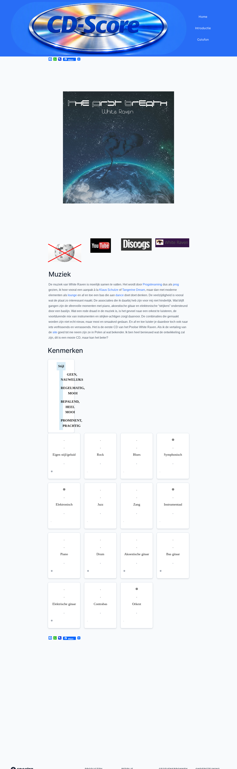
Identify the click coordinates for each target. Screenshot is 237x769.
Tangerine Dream (133, 289)
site (55, 332)
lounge (72, 295)
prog (176, 284)
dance (120, 295)
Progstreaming (152, 284)
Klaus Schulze (108, 289)
